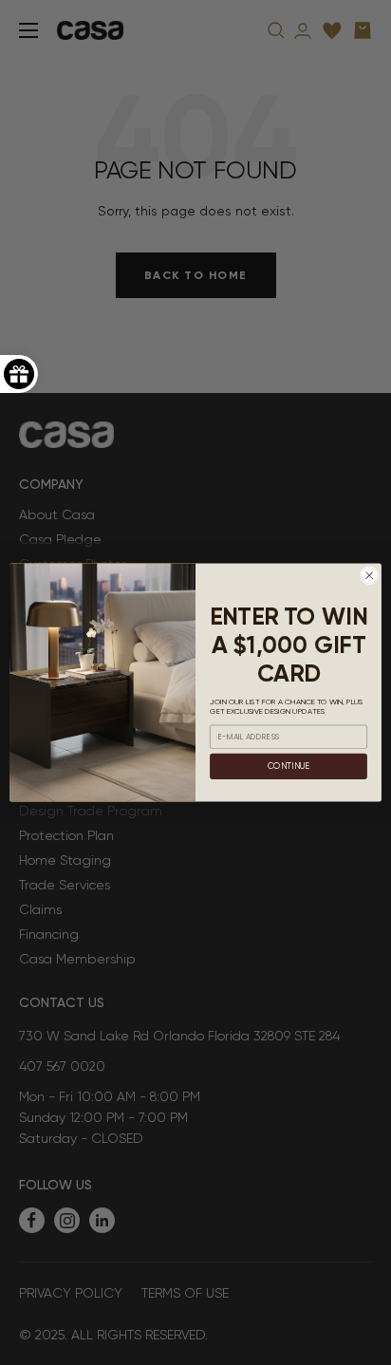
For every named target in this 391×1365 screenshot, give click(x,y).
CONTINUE (288, 766)
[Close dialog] (369, 575)
